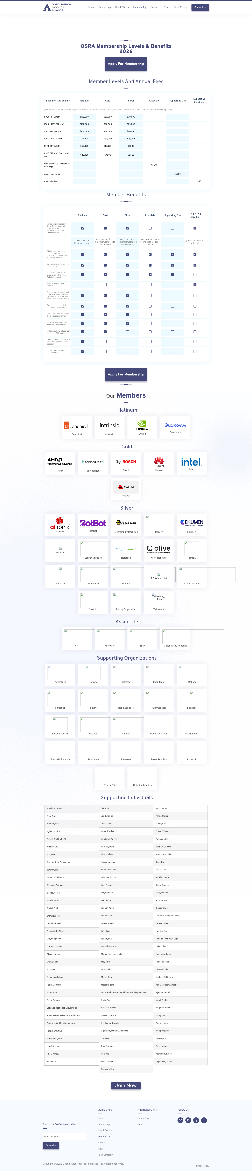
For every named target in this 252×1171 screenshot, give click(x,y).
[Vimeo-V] (180, 1120)
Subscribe (51, 1145)
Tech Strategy (181, 7)
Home (91, 7)
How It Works (122, 7)
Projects (155, 7)
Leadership (105, 7)
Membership (139, 7)
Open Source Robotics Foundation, (80, 1164)
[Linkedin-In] (204, 1120)
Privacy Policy (202, 1166)
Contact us (143, 1118)
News (167, 7)
